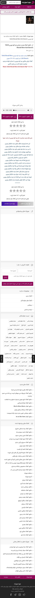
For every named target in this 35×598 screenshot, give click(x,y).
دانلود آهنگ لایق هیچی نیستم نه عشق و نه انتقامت (18, 400)
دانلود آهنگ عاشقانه (26, 490)
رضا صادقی (30, 350)
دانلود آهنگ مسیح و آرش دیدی (23, 442)
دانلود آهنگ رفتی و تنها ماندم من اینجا (21, 390)
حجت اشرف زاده (23, 366)
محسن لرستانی (10, 374)
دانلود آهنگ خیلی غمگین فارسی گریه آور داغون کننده (18, 460)
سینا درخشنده (8, 358)
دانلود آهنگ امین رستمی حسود (23, 436)
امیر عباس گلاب (20, 333)
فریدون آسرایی (29, 333)
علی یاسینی (24, 362)
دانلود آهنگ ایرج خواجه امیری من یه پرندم (20, 439)
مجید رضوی (30, 378)
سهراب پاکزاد (9, 337)
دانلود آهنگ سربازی (27, 504)
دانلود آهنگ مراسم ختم (26, 518)
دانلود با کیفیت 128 (8, 117)
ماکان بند (31, 358)
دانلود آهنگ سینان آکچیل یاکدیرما (23, 564)
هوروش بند (30, 346)
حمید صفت (24, 374)
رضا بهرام (31, 374)
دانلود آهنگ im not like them (24, 417)
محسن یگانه (16, 354)
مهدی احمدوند (29, 354)
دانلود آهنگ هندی (27, 525)
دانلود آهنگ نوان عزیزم (26, 446)
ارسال (5, 277)
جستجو (4, 2)
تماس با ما (17, 577)
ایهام (15, 337)
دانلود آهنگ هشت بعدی (25, 497)
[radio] (24, 126)
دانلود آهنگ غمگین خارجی (25, 511)
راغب (22, 354)
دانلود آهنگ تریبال (27, 480)
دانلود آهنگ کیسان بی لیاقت (24, 557)
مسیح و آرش (10, 362)
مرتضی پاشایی (13, 350)
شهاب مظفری (14, 366)
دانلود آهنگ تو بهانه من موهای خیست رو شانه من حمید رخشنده (17, 394)
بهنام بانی (10, 329)
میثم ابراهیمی (12, 321)
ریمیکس (30, 305)
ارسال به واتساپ (8, 204)
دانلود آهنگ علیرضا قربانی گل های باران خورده (20, 453)
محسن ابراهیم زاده (18, 329)
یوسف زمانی (30, 321)
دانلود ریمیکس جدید (26, 487)
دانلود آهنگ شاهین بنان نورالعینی (23, 561)
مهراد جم (31, 366)
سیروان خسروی (21, 337)
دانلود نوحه (17, 7)
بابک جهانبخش (21, 321)
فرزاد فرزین (30, 325)
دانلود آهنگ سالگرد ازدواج (25, 501)
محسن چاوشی (22, 350)
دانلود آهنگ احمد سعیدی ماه (24, 432)
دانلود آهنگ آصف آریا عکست (24, 449)
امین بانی (6, 346)
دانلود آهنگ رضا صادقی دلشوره (23, 429)
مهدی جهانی (11, 370)
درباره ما (6, 577)
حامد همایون (8, 354)
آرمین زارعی (17, 362)
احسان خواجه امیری (14, 325)
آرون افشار (15, 358)
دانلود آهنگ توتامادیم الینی (25, 403)
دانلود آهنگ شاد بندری (26, 514)
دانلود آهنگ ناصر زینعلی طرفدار (23, 571)
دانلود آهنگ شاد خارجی (25, 521)
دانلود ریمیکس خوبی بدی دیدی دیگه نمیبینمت (19, 413)
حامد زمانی (22, 341)
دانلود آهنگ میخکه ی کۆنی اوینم (23, 410)
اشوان (17, 374)
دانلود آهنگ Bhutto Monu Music (23, 406)
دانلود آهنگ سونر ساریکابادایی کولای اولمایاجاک (19, 568)
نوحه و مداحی (28, 310)
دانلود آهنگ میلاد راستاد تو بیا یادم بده (21, 550)
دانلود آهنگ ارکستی (27, 507)
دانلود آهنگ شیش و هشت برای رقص (22, 456)
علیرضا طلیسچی (20, 370)
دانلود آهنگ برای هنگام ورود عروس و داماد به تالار (18, 463)
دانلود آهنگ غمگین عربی (25, 528)
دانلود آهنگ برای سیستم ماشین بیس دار (21, 470)
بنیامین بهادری (13, 341)
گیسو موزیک (28, 477)
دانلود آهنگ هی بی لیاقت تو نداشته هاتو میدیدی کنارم (17, 554)
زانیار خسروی (22, 346)
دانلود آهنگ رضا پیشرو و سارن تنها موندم (21, 547)
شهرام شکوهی (11, 333)
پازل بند (31, 362)
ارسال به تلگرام (24, 204)
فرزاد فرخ (23, 325)
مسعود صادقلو (29, 370)
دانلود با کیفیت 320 (24, 117)
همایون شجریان (29, 329)
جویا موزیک (30, 36)
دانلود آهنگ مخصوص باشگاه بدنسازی (21, 466)
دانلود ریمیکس (6, 7)
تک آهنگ (29, 7)
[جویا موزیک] (28, 2)
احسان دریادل (14, 346)
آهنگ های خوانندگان (26, 301)
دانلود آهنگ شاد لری (26, 535)
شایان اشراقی (23, 358)
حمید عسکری (30, 341)
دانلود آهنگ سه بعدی (26, 494)
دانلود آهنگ (30, 56)
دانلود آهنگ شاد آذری (26, 484)
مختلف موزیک (28, 473)
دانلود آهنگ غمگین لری (26, 531)
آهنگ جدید (23, 36)
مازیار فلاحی (30, 337)
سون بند (6, 341)
